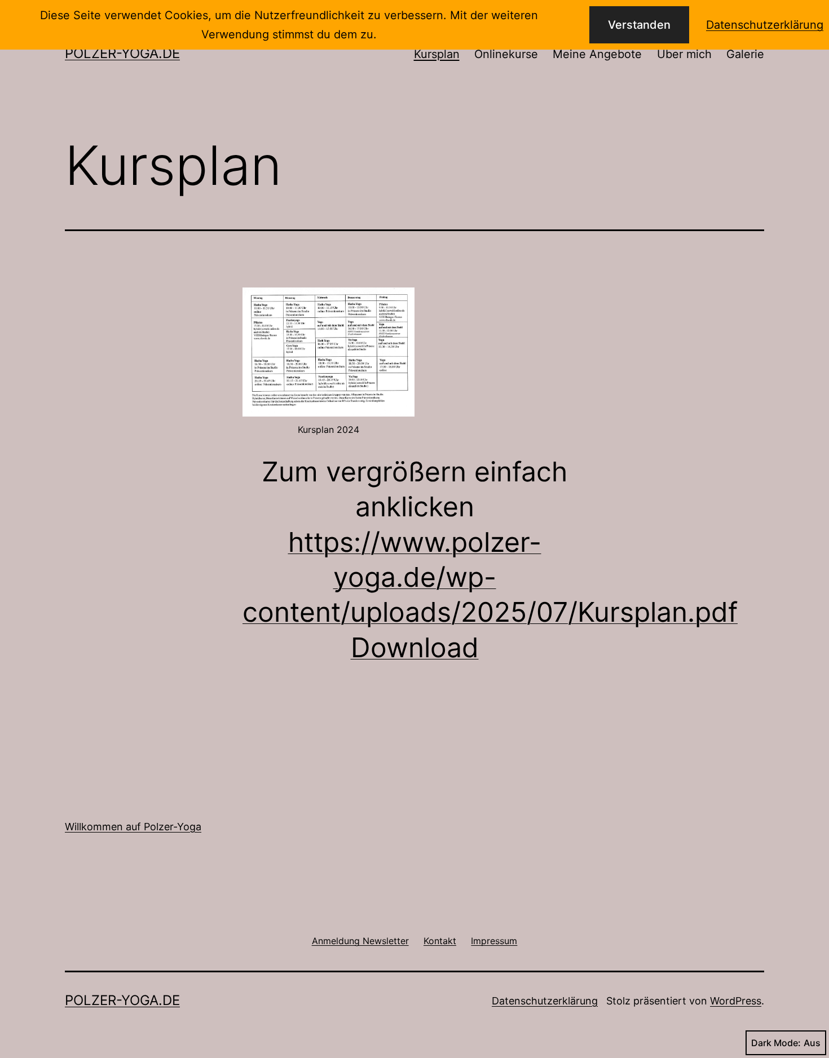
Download (415, 647)
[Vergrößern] (399, 302)
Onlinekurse (506, 54)
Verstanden (639, 25)
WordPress (735, 1001)
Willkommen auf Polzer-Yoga (133, 827)
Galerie (745, 54)
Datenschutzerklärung (545, 1001)
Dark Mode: (776, 1042)
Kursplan (437, 54)
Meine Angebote (597, 54)
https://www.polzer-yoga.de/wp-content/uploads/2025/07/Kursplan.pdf (490, 577)
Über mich (684, 54)
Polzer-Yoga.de (122, 53)
